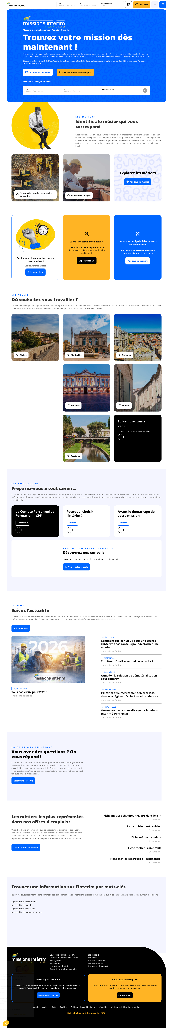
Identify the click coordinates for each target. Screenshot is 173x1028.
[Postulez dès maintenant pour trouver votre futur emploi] (128, 4)
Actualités (92, 957)
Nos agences (55, 960)
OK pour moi (45, 1014)
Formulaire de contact (98, 966)
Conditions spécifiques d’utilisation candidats (119, 1007)
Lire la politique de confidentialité (17, 992)
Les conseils (93, 955)
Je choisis (17, 1014)
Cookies (63, 1007)
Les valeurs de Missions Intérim (64, 957)
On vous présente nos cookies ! (19, 1004)
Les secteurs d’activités (60, 966)
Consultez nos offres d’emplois (63, 969)
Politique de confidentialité (83, 1007)
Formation (23, 522)
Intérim (72, 522)
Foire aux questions (97, 960)
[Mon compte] (162, 4)
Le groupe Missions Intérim (62, 955)
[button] (5, 1023)
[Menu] (154, 4)
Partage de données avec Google (20, 1001)
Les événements (95, 963)
